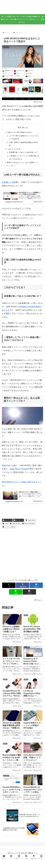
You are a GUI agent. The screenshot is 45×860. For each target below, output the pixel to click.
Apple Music (15, 469)
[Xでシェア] (7, 692)
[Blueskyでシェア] (27, 692)
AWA (4, 465)
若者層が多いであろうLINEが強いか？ (23, 152)
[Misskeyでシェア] (37, 692)
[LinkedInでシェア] (27, 705)
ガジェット (19, 520)
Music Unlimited (29, 524)
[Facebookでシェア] (7, 699)
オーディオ (8, 520)
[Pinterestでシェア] (17, 705)
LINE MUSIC (16, 524)
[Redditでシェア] (27, 699)
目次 (19, 127)
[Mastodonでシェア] (17, 692)
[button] (29, 592)
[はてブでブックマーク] (37, 699)
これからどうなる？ (14, 149)
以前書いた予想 (8, 182)
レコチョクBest (10, 527)
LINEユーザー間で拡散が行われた (19, 132)
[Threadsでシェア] (17, 699)
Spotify (25, 469)
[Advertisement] (22, 553)
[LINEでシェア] (7, 705)
